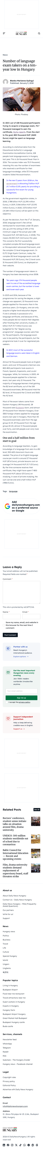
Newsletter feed (10, 1039)
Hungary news (9, 931)
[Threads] (37, 1145)
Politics (6, 935)
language (13, 491)
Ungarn (6, 964)
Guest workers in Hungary (14, 1002)
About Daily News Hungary (14, 895)
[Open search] (39, 33)
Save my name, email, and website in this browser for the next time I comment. (22, 625)
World (5, 960)
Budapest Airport (10, 989)
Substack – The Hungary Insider (16, 1060)
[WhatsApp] (24, 1145)
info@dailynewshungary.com (15, 1106)
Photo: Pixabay (21, 114)
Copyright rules (9, 1077)
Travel (5, 944)
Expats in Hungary (11, 1006)
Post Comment (10, 635)
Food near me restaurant (13, 994)
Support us (17, 729)
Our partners (8, 910)
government (11, 183)
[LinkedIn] (4, 1145)
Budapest (20, 407)
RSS (4, 1056)
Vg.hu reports (19, 132)
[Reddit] (33, 1145)
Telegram (7, 1048)
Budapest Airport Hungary (14, 1014)
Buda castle (8, 1026)
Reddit (5, 1052)
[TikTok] (20, 1145)
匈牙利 (5, 972)
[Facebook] (8, 1145)
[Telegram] (29, 1145)
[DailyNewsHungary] (21, 33)
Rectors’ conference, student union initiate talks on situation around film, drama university (14, 824)
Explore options (19, 656)
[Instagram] (12, 1145)
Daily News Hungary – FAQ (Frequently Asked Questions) (19, 905)
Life (4, 948)
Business (6, 940)
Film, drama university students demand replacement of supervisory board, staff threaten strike (15, 870)
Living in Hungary (10, 985)
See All (36, 809)
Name (6, 612)
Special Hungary (10, 956)
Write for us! (8, 914)
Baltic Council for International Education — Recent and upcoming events (15, 854)
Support (6, 918)
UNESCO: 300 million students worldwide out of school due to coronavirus (15, 840)
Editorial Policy (9, 1085)
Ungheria (7, 968)
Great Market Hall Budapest (15, 1018)
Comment (8, 579)
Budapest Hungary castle (14, 1022)
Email (25, 612)
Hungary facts (9, 1010)
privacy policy (24, 702)
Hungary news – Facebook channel (18, 1064)
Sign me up (21, 698)
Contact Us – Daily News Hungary (17, 900)
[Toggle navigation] (4, 33)
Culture (6, 952)
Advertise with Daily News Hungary (18, 1089)
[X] (16, 1145)
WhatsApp (7, 1043)
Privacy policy (9, 1081)
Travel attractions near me (14, 998)
